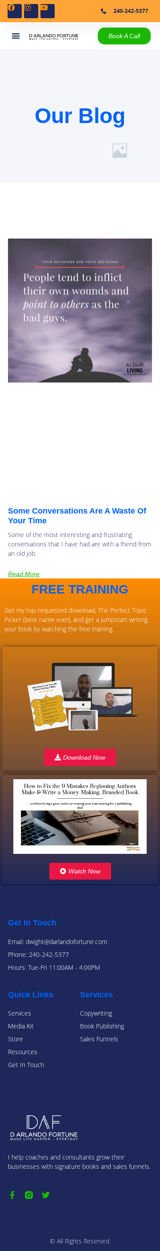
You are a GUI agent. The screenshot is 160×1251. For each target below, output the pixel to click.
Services (19, 1013)
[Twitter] (46, 1195)
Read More (24, 574)
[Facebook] (15, 11)
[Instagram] (31, 11)
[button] (15, 35)
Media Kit (21, 1026)
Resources (22, 1052)
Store (15, 1039)
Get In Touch (26, 1064)
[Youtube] (47, 11)
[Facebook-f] (12, 1195)
